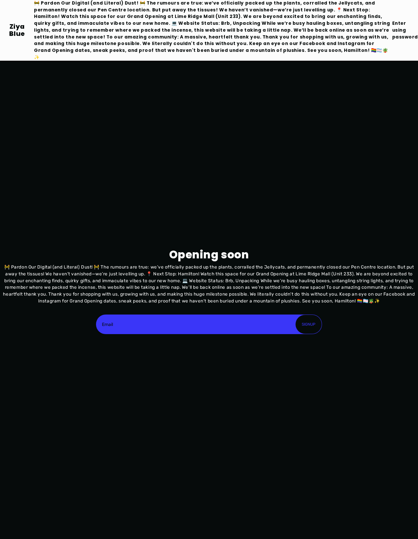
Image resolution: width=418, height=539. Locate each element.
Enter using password (405, 30)
